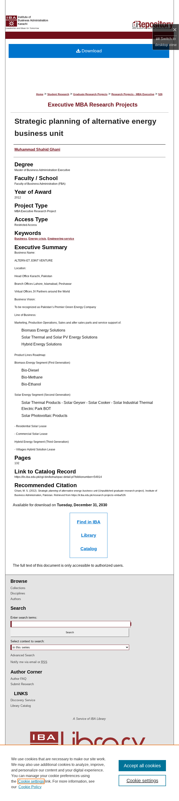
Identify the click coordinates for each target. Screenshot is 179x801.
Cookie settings (31, 781)
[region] (89, 773)
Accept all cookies (142, 765)
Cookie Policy (29, 787)
